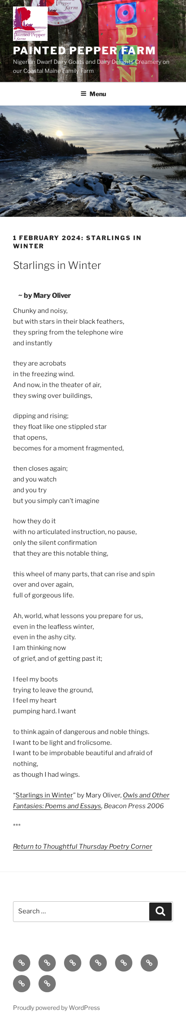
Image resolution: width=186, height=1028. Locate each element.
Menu (98, 93)
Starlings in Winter (44, 795)
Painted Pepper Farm (84, 50)
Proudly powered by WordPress (56, 1007)
